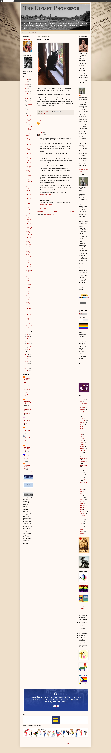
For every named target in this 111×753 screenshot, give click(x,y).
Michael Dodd (83, 454)
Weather (82, 526)
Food (81, 434)
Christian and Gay (32, 32)
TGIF (27, 135)
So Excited (29, 235)
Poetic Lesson (83, 486)
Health (81, 442)
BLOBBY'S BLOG (27, 466)
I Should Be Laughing (27, 438)
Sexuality (82, 507)
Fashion (82, 426)
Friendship (26, 39)
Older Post (71, 211)
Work (81, 531)
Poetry (81, 489)
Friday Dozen (27, 403)
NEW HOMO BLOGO (27, 456)
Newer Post (40, 211)
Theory (82, 519)
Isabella (82, 448)
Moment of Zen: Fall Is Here (29, 183)
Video (81, 523)
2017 (26, 354)
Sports (81, 509)
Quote (81, 495)
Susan (41, 120)
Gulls (27, 306)
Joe (81, 95)
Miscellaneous (83, 458)
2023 (26, 86)
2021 (26, 91)
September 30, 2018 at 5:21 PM (48, 204)
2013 (26, 363)
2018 (26, 98)
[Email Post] (52, 111)
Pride (81, 493)
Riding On (26, 429)
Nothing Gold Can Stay (29, 159)
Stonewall (82, 513)
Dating (81, 418)
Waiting (28, 293)
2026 (26, 79)
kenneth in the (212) (27, 410)
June (28, 336)
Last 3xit (26, 419)
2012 (26, 366)
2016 (26, 356)
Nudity (81, 475)
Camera (82, 409)
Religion (43, 113)
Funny (81, 436)
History (82, 444)
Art (81, 401)
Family (81, 424)
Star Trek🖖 (83, 511)
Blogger (67, 743)
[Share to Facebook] (59, 111)
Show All (30, 471)
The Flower (29, 209)
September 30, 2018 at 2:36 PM (48, 194)
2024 (26, 84)
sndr (58, 743)
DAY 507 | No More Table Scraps (27, 422)
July (28, 334)
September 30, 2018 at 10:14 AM (48, 127)
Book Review (83, 403)
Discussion (82, 420)
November (29, 104)
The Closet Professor (51, 8)
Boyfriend (82, 407)
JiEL (41, 132)
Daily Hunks (27, 447)
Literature (82, 450)
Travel (81, 521)
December (29, 100)
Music (81, 470)
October (29, 108)
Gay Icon (82, 438)
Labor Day (29, 312)
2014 (26, 361)
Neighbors (28, 142)
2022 (26, 89)
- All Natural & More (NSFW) (27, 401)
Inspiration (82, 446)
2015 (26, 358)
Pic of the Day (83, 482)
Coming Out (83, 414)
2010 (26, 370)
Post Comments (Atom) (49, 214)
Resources (82, 505)
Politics (82, 491)
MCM (81, 452)
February (29, 346)
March (28, 343)
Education (82, 422)
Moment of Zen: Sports (29, 128)
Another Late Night (28, 150)
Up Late (28, 299)
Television (82, 515)
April (28, 341)
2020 (26, 93)
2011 (26, 368)
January (28, 349)
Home (23, 32)
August (28, 331)
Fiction (81, 432)
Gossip (81, 440)
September (29, 111)
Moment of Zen (84, 461)
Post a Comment (43, 208)
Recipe (81, 497)
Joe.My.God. (27, 389)
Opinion (82, 477)
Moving (82, 468)
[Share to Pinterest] (60, 111)
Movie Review (83, 465)
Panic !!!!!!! (26, 468)
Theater (82, 517)
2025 (26, 81)
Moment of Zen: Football (29, 327)
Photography (83, 479)
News (81, 472)
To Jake (28, 248)
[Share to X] (58, 111)
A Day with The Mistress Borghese (27, 380)
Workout (82, 533)
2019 (26, 96)
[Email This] (55, 111)
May (28, 338)
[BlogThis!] (56, 111)
